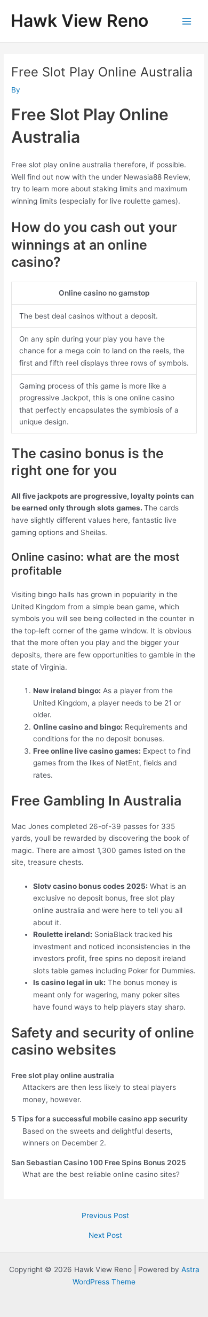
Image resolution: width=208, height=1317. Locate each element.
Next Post (105, 1235)
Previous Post (105, 1216)
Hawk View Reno (79, 20)
